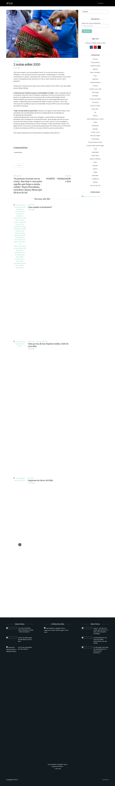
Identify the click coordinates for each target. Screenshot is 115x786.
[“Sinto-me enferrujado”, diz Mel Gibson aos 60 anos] (11, 640)
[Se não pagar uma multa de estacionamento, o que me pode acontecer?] (87, 650)
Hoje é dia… (95, 109)
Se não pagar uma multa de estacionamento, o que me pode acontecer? (100, 650)
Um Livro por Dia (42, 341)
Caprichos (95, 79)
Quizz (95, 162)
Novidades (95, 125)
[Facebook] (91, 47)
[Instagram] (99, 47)
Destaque (16, 61)
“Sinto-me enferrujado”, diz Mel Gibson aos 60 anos (25, 639)
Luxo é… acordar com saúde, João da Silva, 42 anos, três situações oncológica (100, 630)
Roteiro (95, 169)
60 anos (95, 59)
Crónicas (95, 86)
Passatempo (95, 139)
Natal (95, 122)
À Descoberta (95, 62)
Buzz (95, 76)
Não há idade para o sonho (95, 119)
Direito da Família (95, 99)
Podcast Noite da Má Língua (95, 145)
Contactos (100, 3)
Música (95, 115)
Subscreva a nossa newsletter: (91, 23)
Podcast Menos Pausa (95, 142)
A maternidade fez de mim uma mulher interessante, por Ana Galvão (100, 640)
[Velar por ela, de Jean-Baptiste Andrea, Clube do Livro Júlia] (19, 408)
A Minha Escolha (95, 66)
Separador (95, 175)
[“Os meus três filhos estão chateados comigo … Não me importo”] (11, 631)
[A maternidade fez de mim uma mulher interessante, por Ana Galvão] (87, 640)
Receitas (95, 165)
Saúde (95, 172)
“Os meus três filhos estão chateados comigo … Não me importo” (25, 630)
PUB (95, 149)
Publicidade (95, 152)
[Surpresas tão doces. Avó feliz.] (19, 545)
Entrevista (95, 102)
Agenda (95, 69)
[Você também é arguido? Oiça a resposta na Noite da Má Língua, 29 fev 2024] (57, 694)
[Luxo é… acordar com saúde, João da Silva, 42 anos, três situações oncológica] (87, 631)
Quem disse (95, 155)
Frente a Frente (95, 105)
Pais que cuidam (95, 135)
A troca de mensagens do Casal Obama (25, 648)
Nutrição (95, 129)
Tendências (95, 179)
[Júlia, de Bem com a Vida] (9, 3)
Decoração (95, 92)
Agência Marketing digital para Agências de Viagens (22, 779)
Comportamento (95, 82)
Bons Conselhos (95, 72)
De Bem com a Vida (95, 89)
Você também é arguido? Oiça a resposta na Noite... (57, 765)
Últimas (95, 182)
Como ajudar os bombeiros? (40, 207)
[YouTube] (95, 47)
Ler (95, 112)
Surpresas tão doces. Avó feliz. (40, 480)
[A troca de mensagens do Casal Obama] (11, 649)
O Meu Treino (95, 132)
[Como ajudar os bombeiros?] (19, 271)
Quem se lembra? (95, 159)
